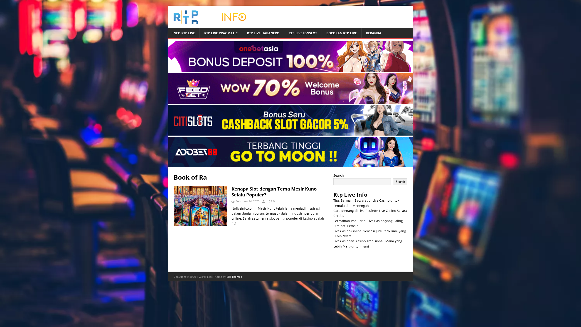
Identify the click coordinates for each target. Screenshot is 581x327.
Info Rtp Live (183, 33)
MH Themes (234, 277)
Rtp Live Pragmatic (221, 33)
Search (338, 175)
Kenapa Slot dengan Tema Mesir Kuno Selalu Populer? (274, 192)
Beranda (373, 33)
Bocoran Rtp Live (341, 33)
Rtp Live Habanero (263, 33)
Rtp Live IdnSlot (303, 33)
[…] (233, 223)
